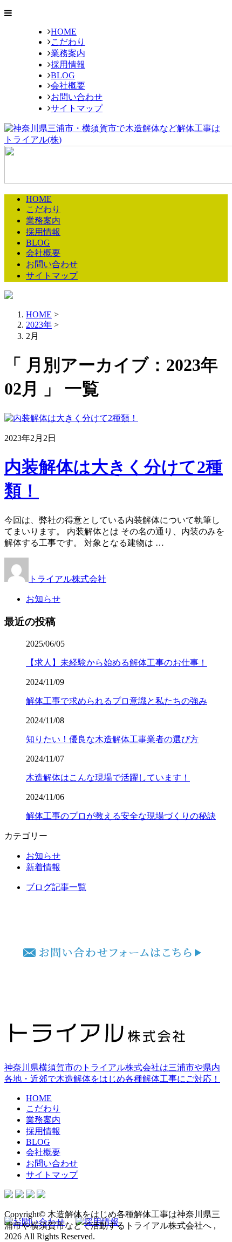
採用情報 (68, 64)
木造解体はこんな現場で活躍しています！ (108, 777)
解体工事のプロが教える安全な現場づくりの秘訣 (121, 815)
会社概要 (68, 85)
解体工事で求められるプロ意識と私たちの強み (116, 700)
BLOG (63, 75)
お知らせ (43, 598)
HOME (64, 31)
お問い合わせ (77, 96)
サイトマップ (77, 108)
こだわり (68, 41)
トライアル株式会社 (67, 578)
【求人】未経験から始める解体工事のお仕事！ (116, 662)
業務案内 (68, 53)
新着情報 (43, 867)
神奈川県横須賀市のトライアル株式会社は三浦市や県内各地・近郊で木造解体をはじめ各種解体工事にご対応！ (112, 1073)
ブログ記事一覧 (56, 887)
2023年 (39, 324)
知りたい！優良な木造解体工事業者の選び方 (112, 739)
